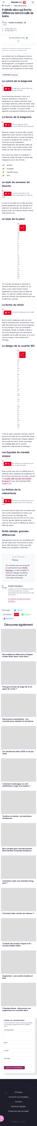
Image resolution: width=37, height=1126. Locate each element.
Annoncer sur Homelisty (18, 1097)
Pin (9, 89)
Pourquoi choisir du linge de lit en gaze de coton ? (17, 688)
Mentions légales (18, 1106)
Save (17, 614)
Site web (7, 1058)
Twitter (19, 610)
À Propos (18, 1092)
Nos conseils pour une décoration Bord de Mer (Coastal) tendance (17, 849)
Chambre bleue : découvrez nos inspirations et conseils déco (16, 1009)
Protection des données (18, 1111)
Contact (18, 1102)
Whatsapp (27, 614)
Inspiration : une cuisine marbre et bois (17, 977)
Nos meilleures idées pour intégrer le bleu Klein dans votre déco (17, 655)
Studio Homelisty (16, 22)
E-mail (6, 1050)
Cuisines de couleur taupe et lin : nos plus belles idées (17, 944)
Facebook (8, 614)
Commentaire (9, 1030)
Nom (6, 1043)
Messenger (9, 618)
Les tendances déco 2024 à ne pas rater (18, 752)
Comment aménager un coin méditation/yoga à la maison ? (16, 785)
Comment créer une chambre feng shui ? (17, 882)
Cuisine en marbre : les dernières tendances (16, 817)
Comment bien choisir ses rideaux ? (18, 913)
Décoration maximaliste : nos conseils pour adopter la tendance (17, 720)
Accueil (7, 6)
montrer (15, 75)
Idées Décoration (20, 6)
